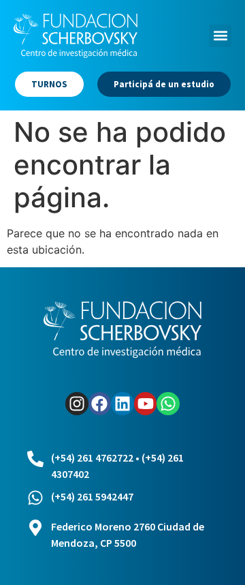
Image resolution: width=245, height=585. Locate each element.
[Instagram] (76, 403)
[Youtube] (145, 403)
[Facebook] (100, 403)
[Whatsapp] (168, 403)
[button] (220, 36)
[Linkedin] (122, 403)
